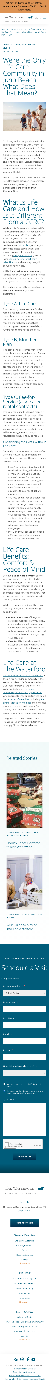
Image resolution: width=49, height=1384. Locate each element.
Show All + (24, 1263)
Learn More (24, 1156)
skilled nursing (17, 259)
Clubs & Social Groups (24, 1288)
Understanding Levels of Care (24, 1326)
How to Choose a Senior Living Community (24, 1322)
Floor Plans (24, 1298)
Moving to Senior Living (24, 1331)
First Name (10, 1002)
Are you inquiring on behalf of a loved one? (24, 1085)
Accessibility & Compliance (25, 1372)
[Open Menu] (44, 18)
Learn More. (24, 10)
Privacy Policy (20, 1369)
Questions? (9, 1099)
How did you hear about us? (20, 1066)
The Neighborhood (24, 1245)
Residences (24, 1293)
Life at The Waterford (24, 1241)
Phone (8, 1050)
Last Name (10, 1018)
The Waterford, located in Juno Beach (23, 675)
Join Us (24, 1336)
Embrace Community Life (24, 1278)
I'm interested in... (14, 986)
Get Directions (23, 1221)
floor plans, (25, 245)
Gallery (24, 1260)
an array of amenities (18, 699)
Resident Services (24, 1255)
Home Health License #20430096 (25, 1375)
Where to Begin (24, 1317)
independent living (23, 255)
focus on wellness (21, 703)
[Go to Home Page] (18, 20)
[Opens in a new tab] (28, 1359)
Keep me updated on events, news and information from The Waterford (25, 1092)
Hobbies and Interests (24, 1283)
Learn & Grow (7, 29)
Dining (24, 1250)
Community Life (22, 29)
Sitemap (32, 1369)
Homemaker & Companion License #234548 (24, 1379)
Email (7, 1034)
